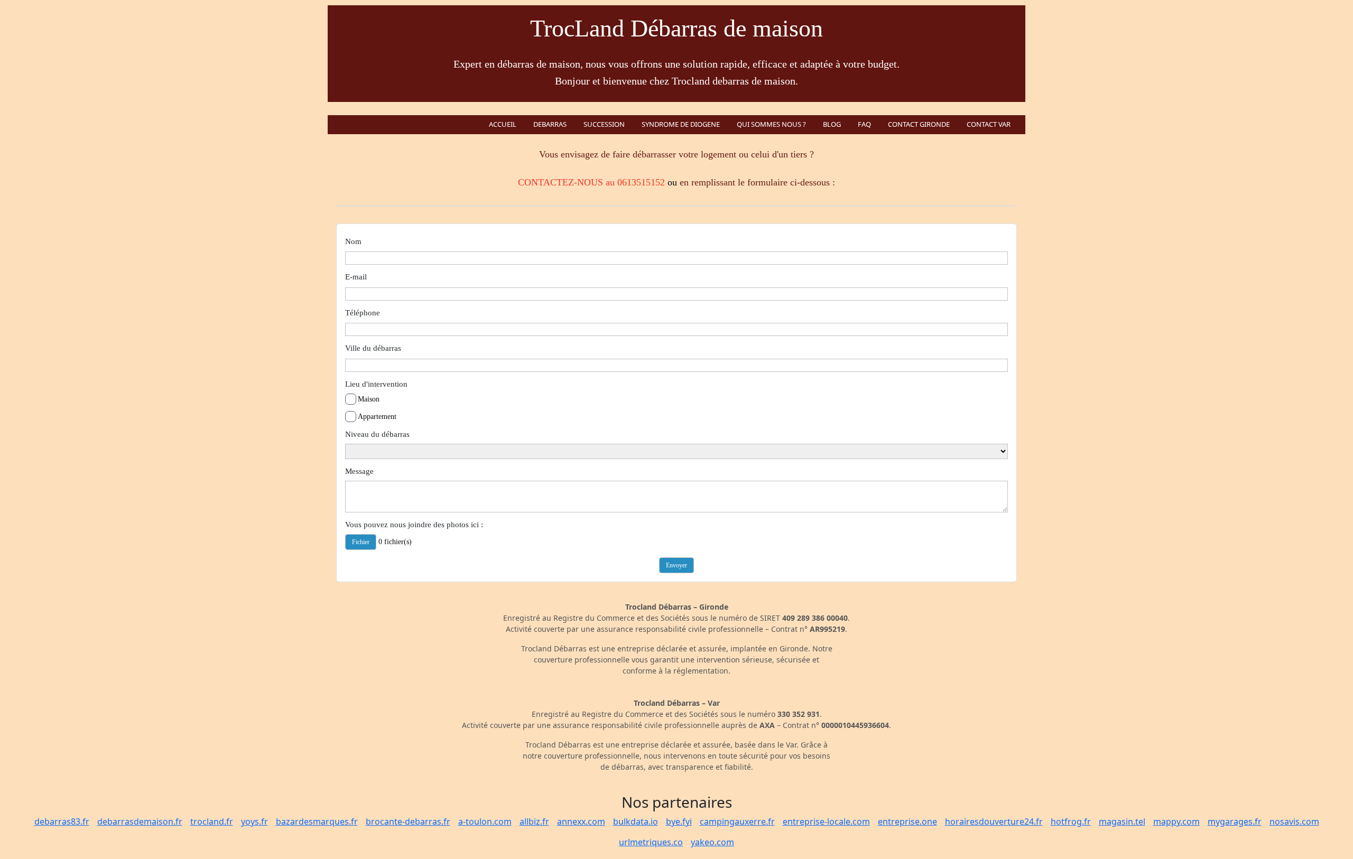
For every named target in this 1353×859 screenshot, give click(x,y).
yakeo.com (712, 842)
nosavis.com (1294, 821)
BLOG (832, 124)
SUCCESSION (604, 124)
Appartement (377, 417)
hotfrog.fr (1071, 821)
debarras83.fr (61, 821)
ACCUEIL (502, 124)
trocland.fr (211, 821)
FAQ (864, 124)
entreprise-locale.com (826, 821)
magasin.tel (1122, 821)
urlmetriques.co (651, 842)
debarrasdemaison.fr (139, 821)
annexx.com (581, 821)
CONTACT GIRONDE (919, 124)
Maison (368, 399)
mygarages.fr (1235, 821)
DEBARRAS (550, 124)
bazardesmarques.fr (317, 821)
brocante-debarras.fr (408, 821)
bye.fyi (679, 821)
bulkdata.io (635, 821)
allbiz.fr (534, 821)
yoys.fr (254, 821)
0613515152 (641, 182)
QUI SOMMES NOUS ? (771, 124)
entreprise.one (907, 821)
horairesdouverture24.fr (994, 821)
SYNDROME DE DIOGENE (681, 124)
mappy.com (1176, 821)
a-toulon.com (485, 821)
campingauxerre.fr (737, 821)
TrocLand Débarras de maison (676, 28)
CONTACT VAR (989, 124)
